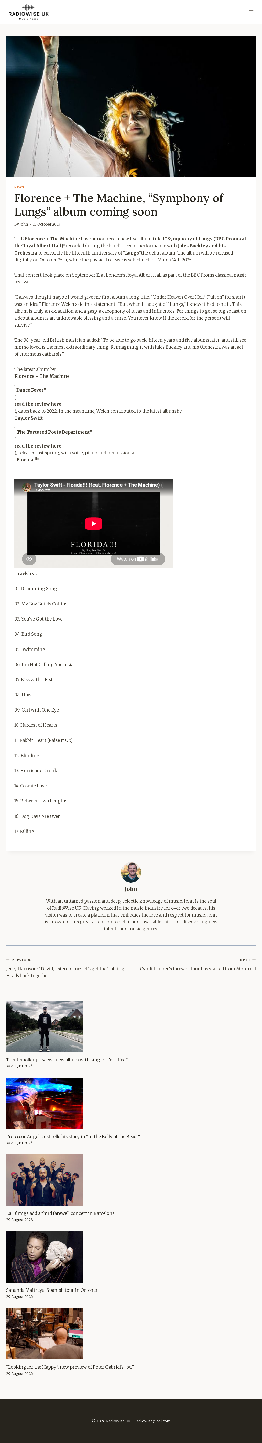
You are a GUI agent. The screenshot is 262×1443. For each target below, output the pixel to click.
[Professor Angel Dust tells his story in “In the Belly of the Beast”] (131, 1103)
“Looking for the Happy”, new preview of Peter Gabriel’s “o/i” (70, 1367)
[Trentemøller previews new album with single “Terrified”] (131, 1026)
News (19, 187)
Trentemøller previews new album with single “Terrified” (67, 1060)
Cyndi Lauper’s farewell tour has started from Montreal (198, 965)
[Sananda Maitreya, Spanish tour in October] (131, 1257)
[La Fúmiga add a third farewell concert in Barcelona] (131, 1180)
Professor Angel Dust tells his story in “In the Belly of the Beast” (73, 1137)
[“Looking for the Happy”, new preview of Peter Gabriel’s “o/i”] (131, 1333)
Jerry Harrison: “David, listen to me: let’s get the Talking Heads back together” (65, 968)
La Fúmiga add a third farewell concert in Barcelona (60, 1213)
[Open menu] (251, 12)
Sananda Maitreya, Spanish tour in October (52, 1290)
